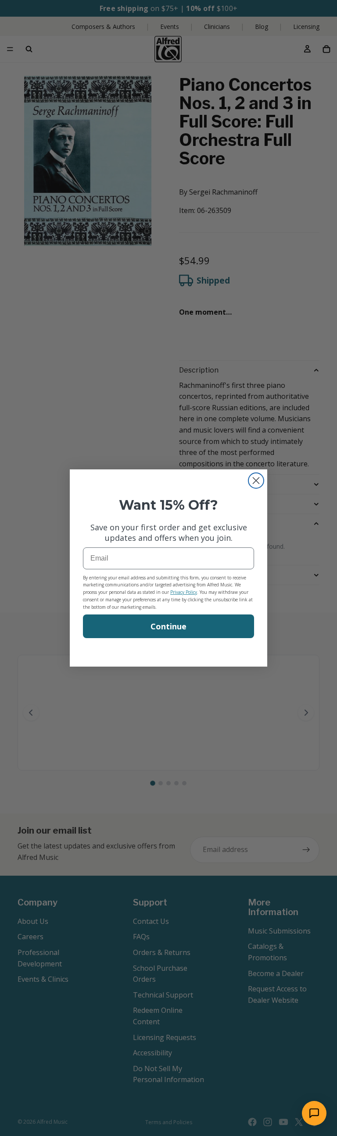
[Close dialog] (256, 480)
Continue (168, 626)
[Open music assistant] (314, 1113)
